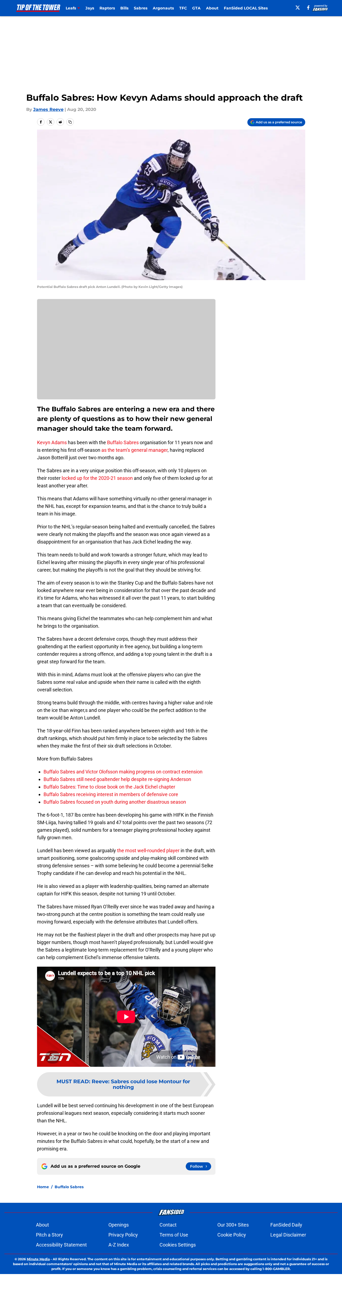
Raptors (107, 8)
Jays (89, 8)
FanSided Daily (286, 1225)
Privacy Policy (123, 1235)
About (212, 8)
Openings (118, 1225)
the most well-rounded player (148, 850)
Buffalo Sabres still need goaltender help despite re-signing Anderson (117, 779)
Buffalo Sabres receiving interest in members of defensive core (111, 794)
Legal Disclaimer (288, 1235)
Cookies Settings (178, 1245)
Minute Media (38, 1259)
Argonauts (163, 8)
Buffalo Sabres (123, 442)
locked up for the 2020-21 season (97, 478)
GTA (196, 8)
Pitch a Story (49, 1235)
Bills (124, 8)
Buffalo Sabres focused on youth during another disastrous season (115, 802)
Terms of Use (174, 1235)
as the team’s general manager (134, 450)
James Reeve (48, 109)
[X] (297, 7)
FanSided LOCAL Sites (246, 8)
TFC (183, 8)
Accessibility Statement (61, 1245)
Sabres (140, 8)
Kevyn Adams (52, 442)
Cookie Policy (231, 1235)
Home (43, 1186)
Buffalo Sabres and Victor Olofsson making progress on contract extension (123, 772)
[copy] (70, 122)
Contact (168, 1225)
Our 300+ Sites (233, 1225)
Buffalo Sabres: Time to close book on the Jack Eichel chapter (109, 787)
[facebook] (308, 7)
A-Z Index (118, 1245)
